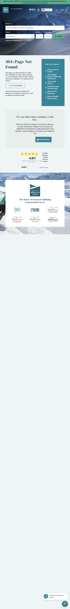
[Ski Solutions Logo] (17, 210)
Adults (38, 32)
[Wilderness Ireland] (35, 219)
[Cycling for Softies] (35, 210)
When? (7, 32)
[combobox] (39, 36)
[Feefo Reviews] (46, 10)
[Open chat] (65, 604)
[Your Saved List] (67, 8)
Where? (8, 24)
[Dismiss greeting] (66, 594)
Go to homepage (16, 85)
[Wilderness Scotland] (52, 210)
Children (47, 32)
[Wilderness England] (17, 219)
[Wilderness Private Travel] (52, 219)
